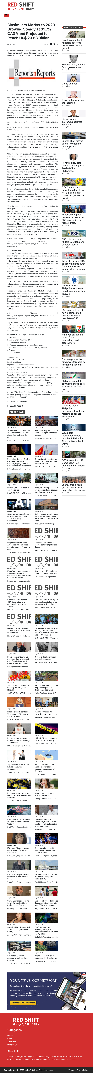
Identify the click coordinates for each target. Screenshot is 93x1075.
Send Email (17, 362)
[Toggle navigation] (6, 15)
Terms (71, 1070)
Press (9, 1038)
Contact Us (12, 1045)
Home (9, 1035)
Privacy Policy (82, 1070)
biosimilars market (39, 189)
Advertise (11, 1042)
